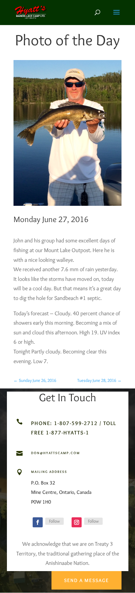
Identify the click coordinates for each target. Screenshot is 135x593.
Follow (54, 521)
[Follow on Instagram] (77, 522)
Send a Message (86, 580)
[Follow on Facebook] (38, 522)
